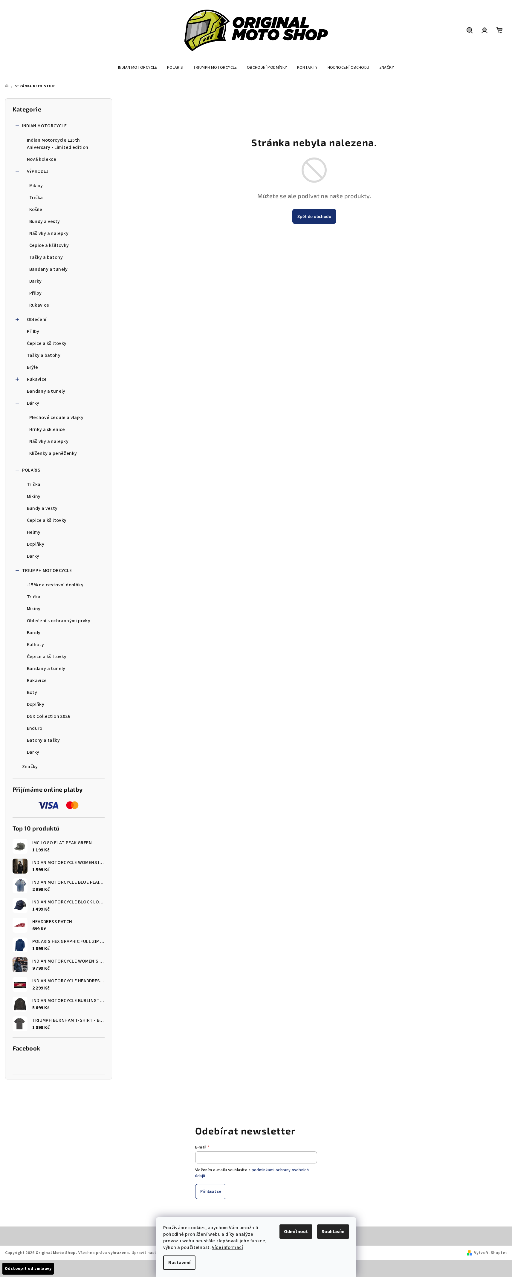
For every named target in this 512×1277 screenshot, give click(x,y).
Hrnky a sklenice (47, 429)
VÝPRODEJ (38, 171)
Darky (35, 281)
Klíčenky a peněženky (53, 453)
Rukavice (39, 305)
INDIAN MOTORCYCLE (44, 126)
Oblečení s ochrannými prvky (59, 620)
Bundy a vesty (44, 221)
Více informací (227, 1247)
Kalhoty (35, 644)
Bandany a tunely (48, 269)
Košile (35, 209)
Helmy (34, 532)
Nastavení (179, 1262)
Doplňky (36, 544)
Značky (30, 766)
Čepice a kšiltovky (49, 245)
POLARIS (31, 470)
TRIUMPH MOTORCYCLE (47, 570)
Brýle (32, 367)
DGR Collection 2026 (49, 716)
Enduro (34, 728)
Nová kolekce (41, 159)
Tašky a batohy (46, 257)
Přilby (35, 293)
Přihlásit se (210, 1192)
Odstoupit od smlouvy (28, 1269)
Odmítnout (296, 1231)
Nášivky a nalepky (49, 233)
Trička (36, 197)
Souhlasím (333, 1231)
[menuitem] (137, 67)
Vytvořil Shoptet (490, 1253)
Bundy (34, 632)
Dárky (33, 403)
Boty (32, 692)
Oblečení (37, 319)
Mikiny (36, 185)
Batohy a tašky (43, 740)
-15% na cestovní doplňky (55, 585)
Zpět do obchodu (314, 216)
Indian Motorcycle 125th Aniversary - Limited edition (57, 144)
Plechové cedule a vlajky (56, 417)
